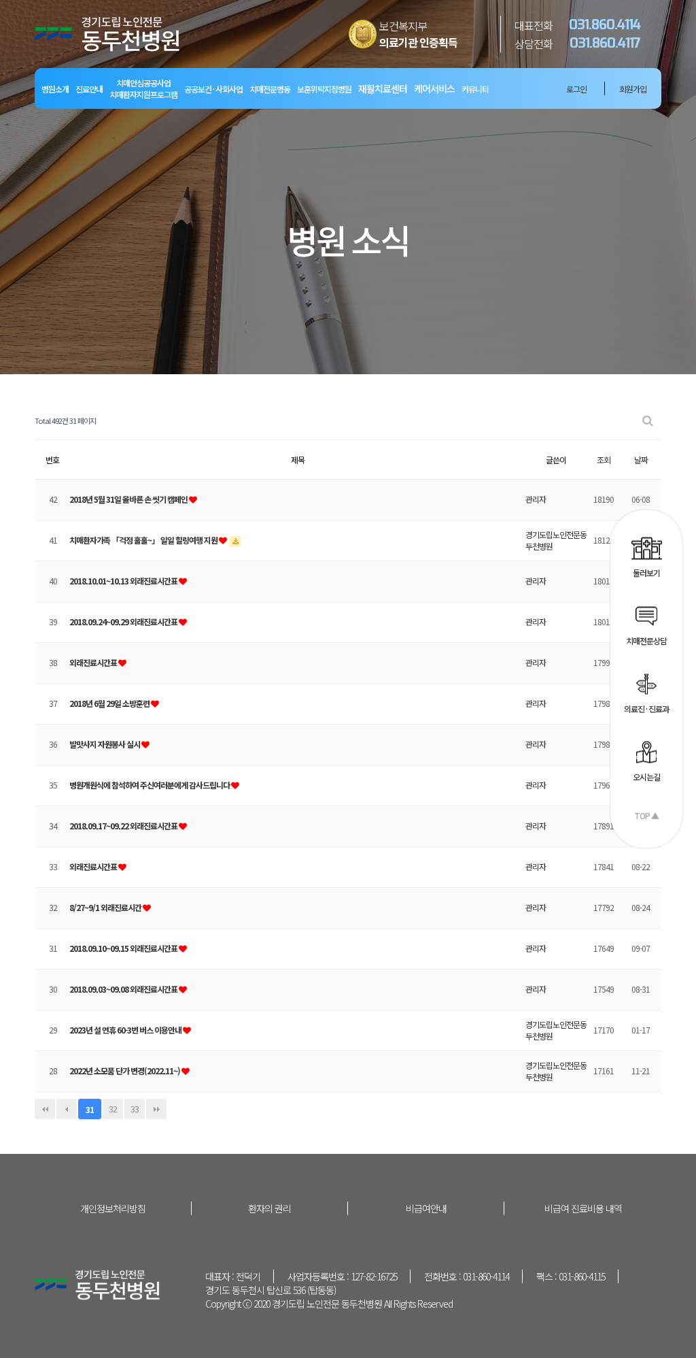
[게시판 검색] (648, 421)
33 (134, 1108)
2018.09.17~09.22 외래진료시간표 (124, 825)
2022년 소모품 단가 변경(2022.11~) (125, 1070)
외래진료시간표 (93, 662)
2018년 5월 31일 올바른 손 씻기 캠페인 (129, 499)
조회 (603, 459)
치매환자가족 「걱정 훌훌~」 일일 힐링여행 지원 (144, 540)
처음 (45, 1109)
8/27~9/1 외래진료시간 (106, 907)
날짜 (641, 459)
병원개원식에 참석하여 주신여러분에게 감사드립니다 (150, 785)
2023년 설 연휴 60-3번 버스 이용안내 (126, 1030)
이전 (66, 1109)
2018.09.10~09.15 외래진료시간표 (124, 948)
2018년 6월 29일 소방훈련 (110, 703)
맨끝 (156, 1109)
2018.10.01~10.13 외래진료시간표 (124, 580)
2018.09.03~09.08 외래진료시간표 (124, 989)
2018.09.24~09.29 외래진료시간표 (124, 621)
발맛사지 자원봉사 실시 (105, 744)
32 (113, 1108)
